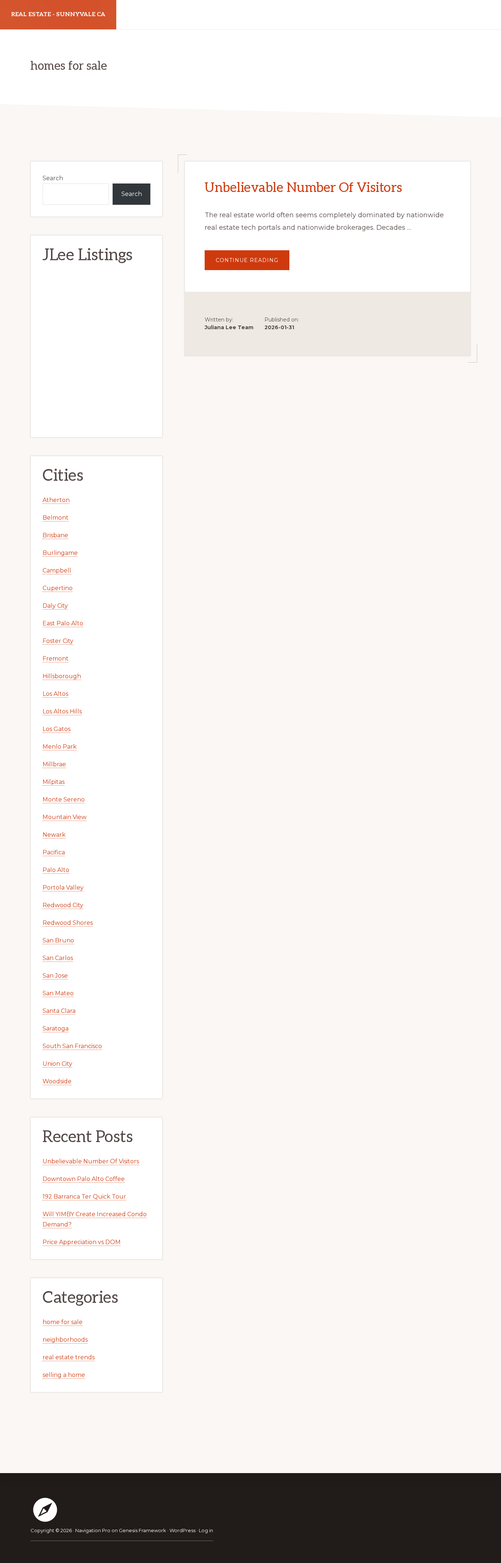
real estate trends (69, 1357)
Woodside (57, 1081)
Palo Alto (56, 869)
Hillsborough (62, 676)
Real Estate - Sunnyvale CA (58, 14)
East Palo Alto (63, 623)
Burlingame (60, 552)
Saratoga (56, 1028)
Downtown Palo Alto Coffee (84, 1178)
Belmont (56, 517)
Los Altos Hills (62, 711)
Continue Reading (252, 263)
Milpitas (54, 781)
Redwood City (63, 905)
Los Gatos (56, 729)
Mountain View (65, 817)
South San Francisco (72, 1046)
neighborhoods (65, 1339)
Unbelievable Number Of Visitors (303, 188)
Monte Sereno (64, 799)
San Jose (55, 975)
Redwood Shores (68, 922)
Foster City (58, 640)
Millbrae (54, 764)
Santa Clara (59, 1010)
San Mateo (58, 993)
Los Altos (55, 693)
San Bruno (58, 940)
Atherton (56, 500)
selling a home (64, 1374)
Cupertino (58, 588)
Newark (54, 834)
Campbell (57, 570)
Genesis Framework (142, 1530)
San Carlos (58, 958)
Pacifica (54, 852)
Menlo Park (60, 746)
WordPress (182, 1530)
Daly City (55, 605)
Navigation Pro (92, 1530)
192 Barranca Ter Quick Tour (84, 1196)
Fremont (56, 658)
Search (53, 178)
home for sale (63, 1322)
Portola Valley (63, 887)
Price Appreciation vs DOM (82, 1242)
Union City (57, 1063)
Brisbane (55, 535)
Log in (206, 1530)
